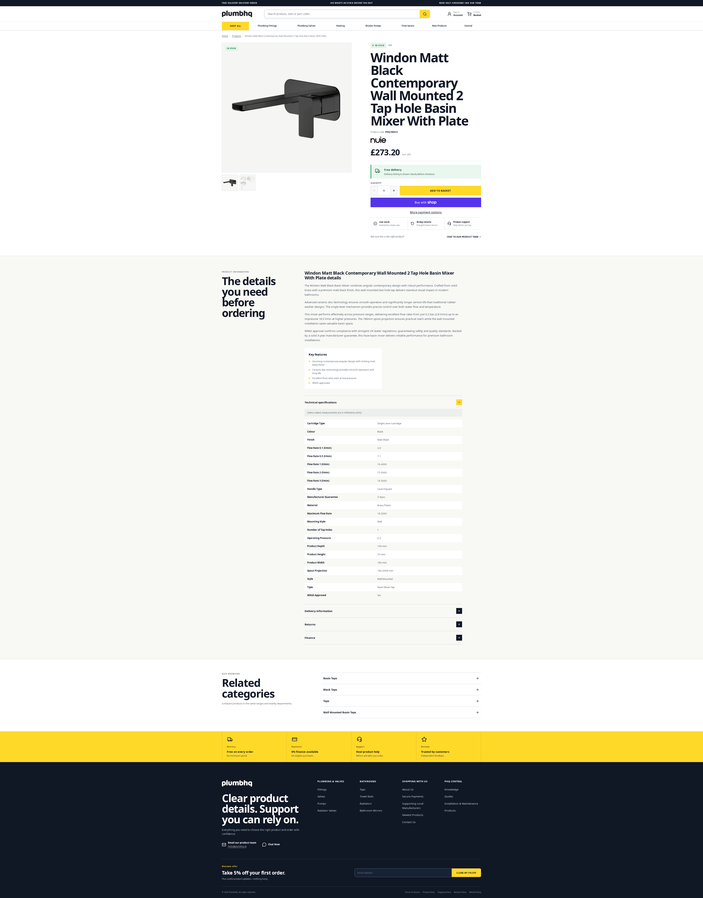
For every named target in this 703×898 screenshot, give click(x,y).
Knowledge (451, 789)
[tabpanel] (286, 107)
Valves (321, 796)
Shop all (235, 26)
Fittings (322, 789)
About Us (408, 789)
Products (236, 36)
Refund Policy (475, 892)
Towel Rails (366, 796)
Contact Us (409, 822)
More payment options (426, 212)
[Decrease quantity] (374, 190)
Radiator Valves (326, 810)
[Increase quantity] (393, 190)
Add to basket (440, 190)
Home (225, 36)
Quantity (376, 183)
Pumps (321, 803)
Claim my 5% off (466, 872)
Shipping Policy (444, 892)
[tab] (230, 183)
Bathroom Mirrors (371, 810)
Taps (362, 789)
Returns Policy (460, 892)
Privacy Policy (429, 892)
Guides (449, 796)
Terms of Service (412, 892)
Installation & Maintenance (461, 803)
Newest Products (412, 815)
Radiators (366, 803)
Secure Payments (412, 796)
